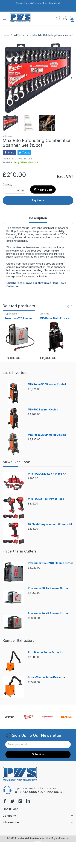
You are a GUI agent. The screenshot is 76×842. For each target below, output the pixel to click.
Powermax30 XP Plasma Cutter (48, 613)
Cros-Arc (44, 313)
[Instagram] (20, 801)
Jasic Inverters (15, 373)
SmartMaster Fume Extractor (46, 677)
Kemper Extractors (18, 640)
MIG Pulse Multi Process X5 (55, 318)
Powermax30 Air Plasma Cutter (48, 588)
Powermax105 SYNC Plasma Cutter (50, 562)
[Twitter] (12, 801)
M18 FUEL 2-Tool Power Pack (46, 498)
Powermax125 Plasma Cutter (18, 318)
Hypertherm (10, 313)
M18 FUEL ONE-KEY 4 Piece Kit (47, 473)
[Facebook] (5, 801)
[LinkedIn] (28, 801)
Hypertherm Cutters (20, 551)
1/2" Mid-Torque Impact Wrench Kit (50, 524)
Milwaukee (8, 136)
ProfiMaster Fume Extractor (45, 652)
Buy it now (38, 200)
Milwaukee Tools (17, 462)
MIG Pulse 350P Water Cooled (47, 434)
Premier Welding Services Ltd (31, 838)
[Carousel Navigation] (69, 306)
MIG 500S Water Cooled (43, 409)
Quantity (7, 184)
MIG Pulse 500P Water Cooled (47, 384)
